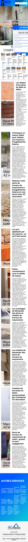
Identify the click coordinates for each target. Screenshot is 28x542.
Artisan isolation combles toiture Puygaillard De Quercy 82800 (4, 510)
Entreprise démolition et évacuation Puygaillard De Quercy (23, 489)
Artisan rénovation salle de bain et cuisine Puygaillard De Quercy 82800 (11, 510)
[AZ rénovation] (14, 526)
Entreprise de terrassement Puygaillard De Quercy (17, 490)
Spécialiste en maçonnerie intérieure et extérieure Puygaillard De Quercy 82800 (23, 499)
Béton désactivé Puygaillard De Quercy (10, 501)
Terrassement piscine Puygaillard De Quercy (4, 490)
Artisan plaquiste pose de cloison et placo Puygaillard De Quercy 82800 (17, 510)
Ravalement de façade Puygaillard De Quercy (11, 490)
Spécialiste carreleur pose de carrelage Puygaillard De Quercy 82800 (17, 499)
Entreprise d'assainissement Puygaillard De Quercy (4, 501)
